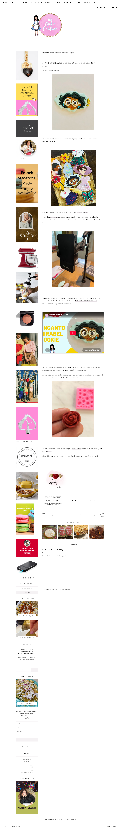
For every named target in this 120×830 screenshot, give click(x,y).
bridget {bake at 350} (52, 550)
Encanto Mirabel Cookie (53, 504)
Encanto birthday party (52, 497)
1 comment (93, 501)
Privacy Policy (89, 2)
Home (5, 2)
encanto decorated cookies (52, 502)
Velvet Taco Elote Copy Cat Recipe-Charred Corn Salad (90, 515)
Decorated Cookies (52, 2)
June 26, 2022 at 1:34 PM (50, 552)
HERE (79, 212)
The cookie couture (55, 506)
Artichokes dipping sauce (27, 637)
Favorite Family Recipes (31, 2)
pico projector (54, 217)
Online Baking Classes (71, 2)
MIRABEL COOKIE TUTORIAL (86, 301)
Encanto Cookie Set (54, 500)
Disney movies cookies (53, 496)
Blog (11, 2)
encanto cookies (49, 502)
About (18, 2)
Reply (44, 560)
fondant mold (76, 449)
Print (45, 66)
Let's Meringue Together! (49, 514)
